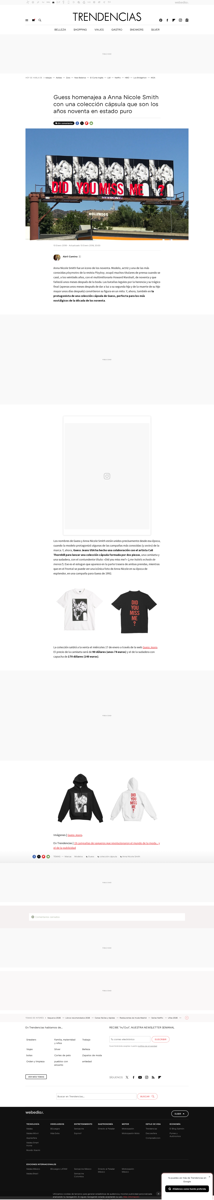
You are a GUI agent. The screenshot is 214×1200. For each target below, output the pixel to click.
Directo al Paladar (106, 1128)
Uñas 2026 (173, 1018)
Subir (178, 1113)
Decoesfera (151, 1133)
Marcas (68, 856)
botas (29, 1055)
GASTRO (116, 29)
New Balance (80, 77)
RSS (153, 1076)
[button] (71, 256)
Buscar (40, 20)
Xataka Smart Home (32, 1144)
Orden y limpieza (35, 1061)
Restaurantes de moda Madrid (133, 1018)
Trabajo (86, 1039)
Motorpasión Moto (131, 1133)
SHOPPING (80, 29)
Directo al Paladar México (106, 1170)
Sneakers (31, 1039)
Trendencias (151, 1128)
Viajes (29, 1049)
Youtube (140, 1076)
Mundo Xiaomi (33, 1150)
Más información (131, 1196)
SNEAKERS (136, 29)
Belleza (86, 1049)
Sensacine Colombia (79, 1175)
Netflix (118, 77)
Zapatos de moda (92, 1055)
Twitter (82, 123)
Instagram (180, 20)
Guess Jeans (150, 647)
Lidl (108, 77)
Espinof (77, 1133)
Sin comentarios (65, 123)
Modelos (78, 856)
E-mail (91, 123)
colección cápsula (108, 856)
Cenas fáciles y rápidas (105, 1018)
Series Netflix (157, 1018)
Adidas (59, 77)
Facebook (167, 20)
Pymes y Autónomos (175, 1134)
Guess (91, 856)
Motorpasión (128, 1128)
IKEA (153, 77)
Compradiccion (153, 1138)
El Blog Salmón (177, 1128)
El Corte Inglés (96, 77)
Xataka (29, 1128)
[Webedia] (34, 1112)
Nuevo (33, 20)
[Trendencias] (107, 17)
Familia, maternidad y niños (64, 1041)
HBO (127, 77)
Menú (26, 20)
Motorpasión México (128, 1170)
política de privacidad (147, 1046)
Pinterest (160, 20)
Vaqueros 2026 (54, 1018)
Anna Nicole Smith (131, 856)
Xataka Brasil (32, 1173)
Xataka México (33, 1169)
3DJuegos (55, 1128)
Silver (57, 1049)
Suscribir (160, 1039)
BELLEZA (60, 29)
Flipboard (173, 20)
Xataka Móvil (32, 1133)
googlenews (187, 20)
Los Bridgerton (140, 77)
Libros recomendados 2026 (78, 1018)
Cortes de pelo (62, 1055)
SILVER (155, 29)
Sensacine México (82, 1169)
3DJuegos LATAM (58, 1169)
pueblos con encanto (61, 1063)
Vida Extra (54, 1133)
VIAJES (99, 29)
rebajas (48, 77)
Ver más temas (36, 1077)
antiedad (87, 1061)
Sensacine (79, 1128)
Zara (68, 77)
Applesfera (31, 1138)
